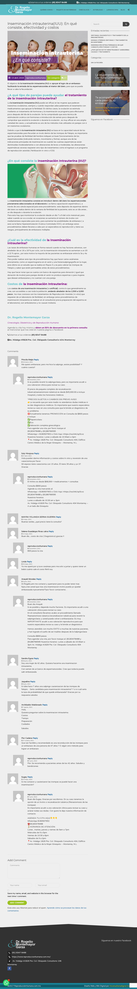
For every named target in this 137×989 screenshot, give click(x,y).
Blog (123, 9)
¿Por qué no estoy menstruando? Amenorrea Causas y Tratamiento (110, 51)
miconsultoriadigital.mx (119, 986)
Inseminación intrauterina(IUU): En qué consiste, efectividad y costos (107, 46)
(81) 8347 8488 (19, 952)
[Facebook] (9, 968)
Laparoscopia (112, 9)
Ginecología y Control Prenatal (109, 82)
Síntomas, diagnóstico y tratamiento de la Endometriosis (109, 36)
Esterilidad (98, 9)
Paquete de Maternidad (66, 9)
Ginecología (84, 9)
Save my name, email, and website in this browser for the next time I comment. (32, 894)
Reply (36, 359)
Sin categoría (97, 62)
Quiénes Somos (46, 9)
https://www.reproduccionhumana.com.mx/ (31, 957)
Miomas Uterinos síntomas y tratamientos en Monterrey (109, 41)
